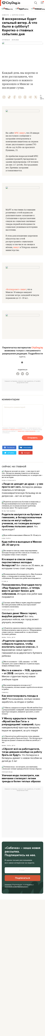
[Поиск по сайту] (35, 2)
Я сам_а (5, 581)
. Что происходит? (22, 522)
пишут (16, 247)
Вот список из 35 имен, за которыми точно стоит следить (22, 564)
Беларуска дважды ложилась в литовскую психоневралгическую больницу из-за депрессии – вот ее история (22, 490)
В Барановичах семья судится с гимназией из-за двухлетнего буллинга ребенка (22, 648)
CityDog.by (37, 347)
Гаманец (5, 692)
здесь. (22, 356)
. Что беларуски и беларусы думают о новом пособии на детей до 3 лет (22, 755)
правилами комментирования (26, 431)
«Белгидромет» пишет (16, 289)
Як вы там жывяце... (9, 511)
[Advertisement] (23, 388)
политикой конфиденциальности (12, 430)
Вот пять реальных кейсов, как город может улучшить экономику (20, 618)
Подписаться (22, 878)
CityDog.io (6, 40)
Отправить (32, 438)
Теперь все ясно (8, 610)
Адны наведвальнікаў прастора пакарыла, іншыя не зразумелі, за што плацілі (21, 724)
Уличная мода (7, 772)
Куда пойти (6, 538)
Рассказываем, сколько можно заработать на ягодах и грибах (21, 699)
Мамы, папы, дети (8, 637)
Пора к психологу (9, 480)
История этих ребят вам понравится (22, 591)
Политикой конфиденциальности (16, 886)
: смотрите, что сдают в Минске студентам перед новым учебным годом (22, 675)
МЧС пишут (19, 133)
